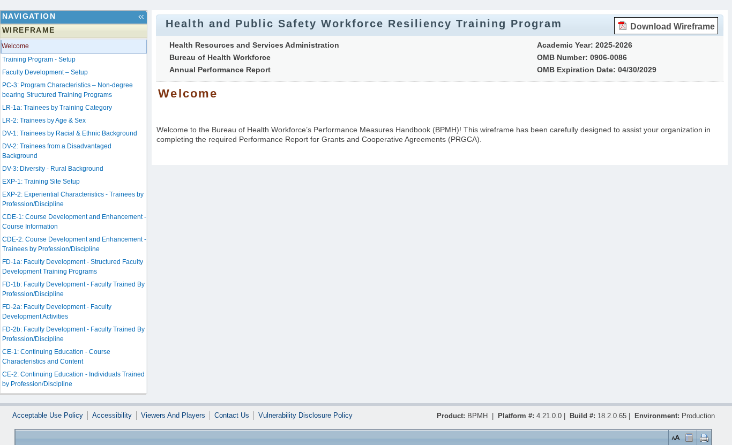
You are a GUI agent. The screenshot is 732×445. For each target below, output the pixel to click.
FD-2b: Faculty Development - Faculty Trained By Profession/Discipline (73, 334)
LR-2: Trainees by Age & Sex (44, 120)
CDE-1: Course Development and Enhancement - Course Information (74, 221)
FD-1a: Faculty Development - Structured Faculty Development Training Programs (72, 266)
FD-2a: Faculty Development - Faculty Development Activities (56, 311)
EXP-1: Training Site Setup (41, 181)
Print (704, 437)
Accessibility (112, 415)
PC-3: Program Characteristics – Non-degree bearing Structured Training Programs (67, 90)
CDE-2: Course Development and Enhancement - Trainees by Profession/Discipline (74, 244)
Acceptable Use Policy (47, 415)
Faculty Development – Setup (45, 72)
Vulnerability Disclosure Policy (305, 415)
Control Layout (690, 437)
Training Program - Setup (39, 59)
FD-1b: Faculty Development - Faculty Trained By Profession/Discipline (73, 289)
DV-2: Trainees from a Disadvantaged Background (56, 151)
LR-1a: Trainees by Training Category (57, 107)
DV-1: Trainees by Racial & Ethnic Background (69, 133)
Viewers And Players (173, 415)
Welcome (15, 46)
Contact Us (231, 415)
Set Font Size (675, 437)
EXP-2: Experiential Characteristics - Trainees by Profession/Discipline (73, 199)
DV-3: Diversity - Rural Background (52, 168)
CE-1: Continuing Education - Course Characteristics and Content (56, 356)
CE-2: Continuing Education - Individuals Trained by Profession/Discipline (73, 379)
